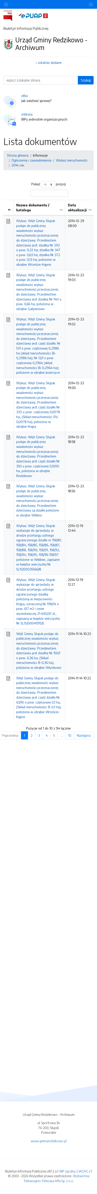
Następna (84, 735)
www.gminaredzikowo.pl (49, 1141)
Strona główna (17, 155)
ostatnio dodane (50, 62)
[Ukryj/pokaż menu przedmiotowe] (6, 4)
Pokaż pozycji (48, 184)
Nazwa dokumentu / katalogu (32, 207)
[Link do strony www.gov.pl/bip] (10, 15)
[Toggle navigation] (90, 4)
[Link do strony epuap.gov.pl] (33, 15)
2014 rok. (18, 165)
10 (69, 735)
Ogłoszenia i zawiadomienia (31, 160)
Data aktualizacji (77, 207)
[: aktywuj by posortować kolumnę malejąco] (8, 208)
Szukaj (86, 80)
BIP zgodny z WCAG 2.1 (76, 1171)
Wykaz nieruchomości (71, 160)
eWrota (26, 114)
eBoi (24, 96)
